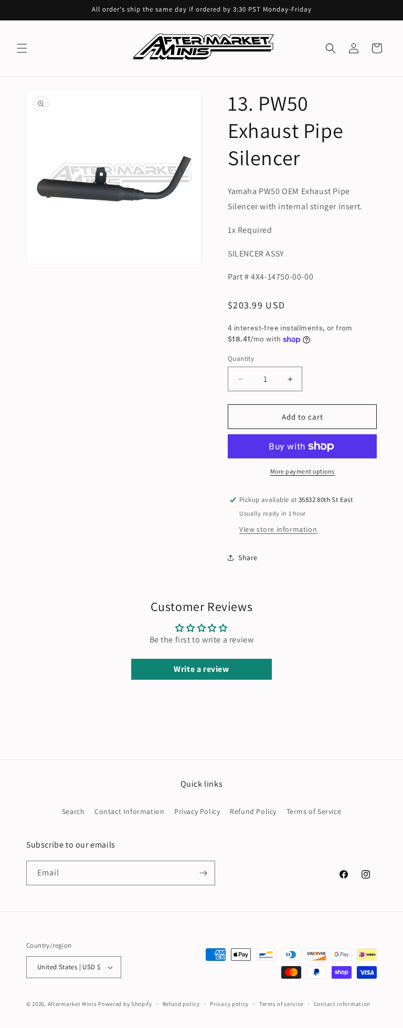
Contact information (342, 1004)
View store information (278, 529)
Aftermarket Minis (72, 1004)
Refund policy (181, 1004)
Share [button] (248, 557)
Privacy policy (229, 1004)
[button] (22, 48)
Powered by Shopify (125, 1004)
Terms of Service (314, 811)
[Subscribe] (203, 873)
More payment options (302, 471)
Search (73, 811)
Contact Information (129, 811)
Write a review (201, 668)
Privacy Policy (197, 811)
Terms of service (281, 1004)
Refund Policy (253, 811)
